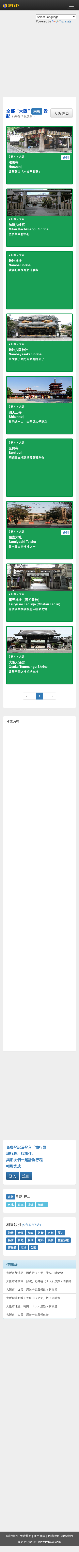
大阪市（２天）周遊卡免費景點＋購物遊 (31, 1289)
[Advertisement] (39, 63)
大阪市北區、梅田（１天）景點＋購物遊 (31, 1306)
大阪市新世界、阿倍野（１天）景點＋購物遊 (34, 1273)
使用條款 (39, 1536)
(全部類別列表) (31, 1225)
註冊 (26, 1175)
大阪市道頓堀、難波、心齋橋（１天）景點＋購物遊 (39, 1281)
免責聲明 (25, 1536)
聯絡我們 (67, 1536)
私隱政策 (53, 1536)
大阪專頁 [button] (61, 113)
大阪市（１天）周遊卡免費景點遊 (27, 1314)
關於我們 (12, 1536)
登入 (12, 1175)
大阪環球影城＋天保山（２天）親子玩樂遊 (33, 1298)
